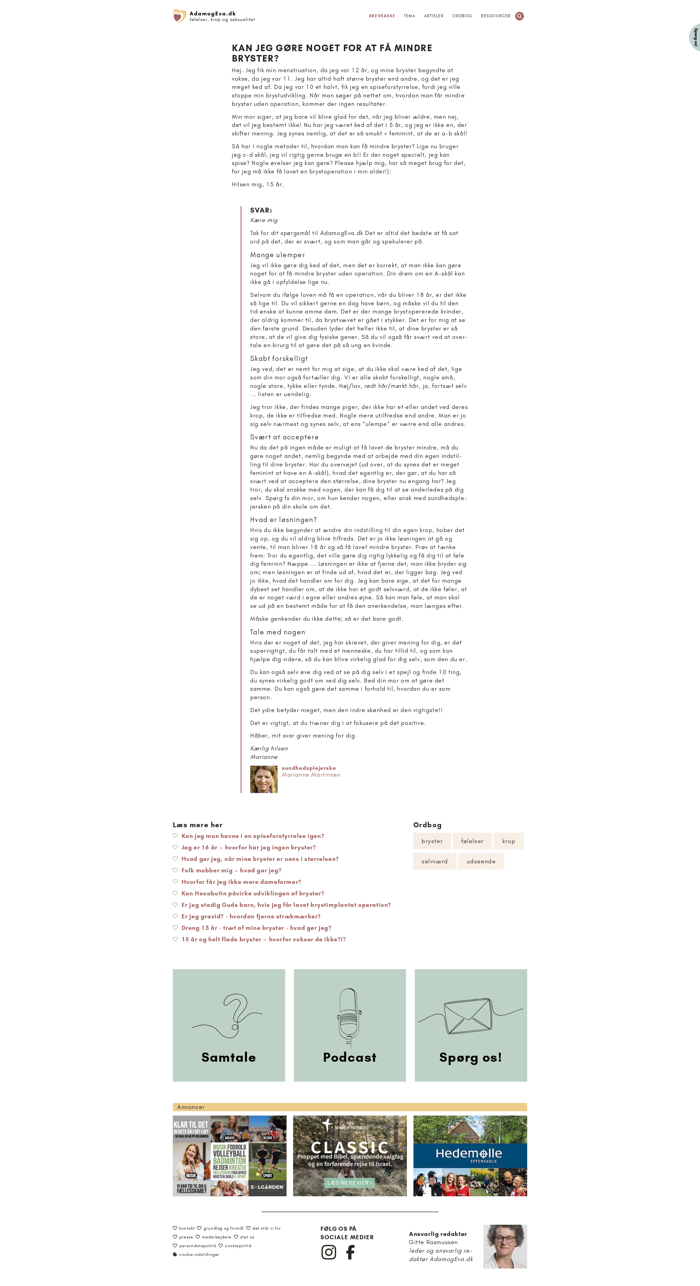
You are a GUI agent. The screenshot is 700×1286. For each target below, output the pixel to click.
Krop (508, 841)
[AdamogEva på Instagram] (329, 1258)
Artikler (434, 15)
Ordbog (462, 15)
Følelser (472, 841)
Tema (409, 15)
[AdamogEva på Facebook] (350, 1258)
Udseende (481, 861)
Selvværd (435, 861)
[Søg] (519, 16)
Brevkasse (382, 15)
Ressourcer (496, 15)
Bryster (432, 841)
